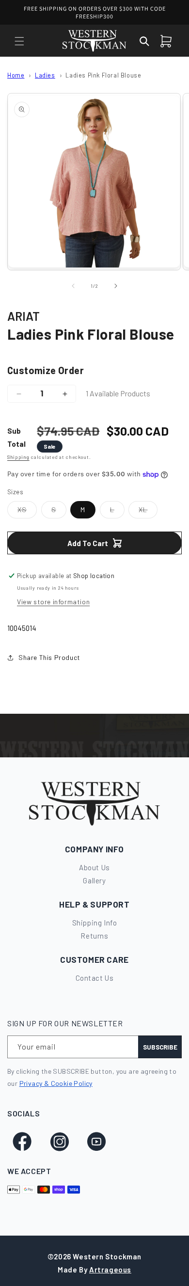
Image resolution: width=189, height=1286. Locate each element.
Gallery (94, 880)
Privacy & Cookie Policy (56, 1083)
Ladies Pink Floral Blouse (103, 75)
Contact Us (95, 977)
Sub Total (16, 437)
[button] (19, 41)
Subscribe (160, 1047)
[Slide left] (73, 286)
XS (27, 511)
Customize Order (45, 370)
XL (148, 511)
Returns (94, 935)
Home (15, 75)
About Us (94, 867)
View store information (53, 601)
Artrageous (110, 1269)
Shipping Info (94, 922)
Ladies (45, 75)
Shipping (18, 457)
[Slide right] (115, 286)
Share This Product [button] (49, 657)
